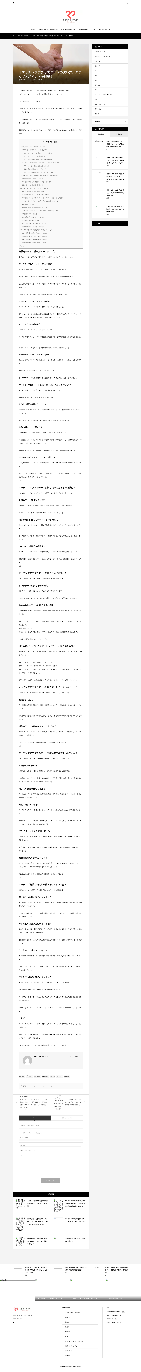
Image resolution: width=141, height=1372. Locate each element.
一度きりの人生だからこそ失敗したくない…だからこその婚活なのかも (115, 209)
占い (96, 70)
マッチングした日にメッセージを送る (38, 153)
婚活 (96, 75)
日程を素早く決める (29, 214)
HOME (33, 29)
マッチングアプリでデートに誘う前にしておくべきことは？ (40, 201)
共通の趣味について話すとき (35, 169)
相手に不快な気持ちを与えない (33, 217)
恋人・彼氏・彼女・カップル (103, 94)
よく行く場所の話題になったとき (36, 166)
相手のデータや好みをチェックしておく (36, 207)
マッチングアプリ (19, 46)
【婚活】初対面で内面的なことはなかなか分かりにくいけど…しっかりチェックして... (115, 160)
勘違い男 (97, 66)
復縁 (96, 90)
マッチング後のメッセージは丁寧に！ (35, 150)
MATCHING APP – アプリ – (115, 1315)
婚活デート (98, 80)
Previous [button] (10, 1271)
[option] (30, 1271)
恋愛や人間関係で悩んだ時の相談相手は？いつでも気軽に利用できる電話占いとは (115, 143)
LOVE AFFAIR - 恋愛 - (68, 29)
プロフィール (73, 1056)
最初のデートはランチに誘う (32, 178)
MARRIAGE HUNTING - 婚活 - (48, 29)
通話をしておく (28, 204)
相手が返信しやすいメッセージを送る (38, 159)
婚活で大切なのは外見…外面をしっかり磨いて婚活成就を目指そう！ (115, 192)
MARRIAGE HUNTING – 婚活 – (116, 1312)
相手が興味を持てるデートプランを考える (37, 182)
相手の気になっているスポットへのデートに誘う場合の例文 (42, 198)
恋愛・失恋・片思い (101, 104)
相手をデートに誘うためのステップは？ (33, 146)
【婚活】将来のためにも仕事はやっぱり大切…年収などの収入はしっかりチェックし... (115, 176)
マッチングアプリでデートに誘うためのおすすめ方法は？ (39, 175)
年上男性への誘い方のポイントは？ (34, 233)
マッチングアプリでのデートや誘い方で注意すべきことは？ (40, 211)
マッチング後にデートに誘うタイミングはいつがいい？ (41, 162)
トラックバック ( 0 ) (67, 1117)
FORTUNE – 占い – (113, 1319)
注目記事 (119, 134)
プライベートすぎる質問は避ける (34, 223)
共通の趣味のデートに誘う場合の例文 (35, 195)
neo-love (29, 1086)
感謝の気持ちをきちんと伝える (33, 226)
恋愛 (96, 99)
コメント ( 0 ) (35, 1117)
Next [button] (131, 1271)
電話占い (97, 114)
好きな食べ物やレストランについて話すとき (40, 172)
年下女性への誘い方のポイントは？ (34, 242)
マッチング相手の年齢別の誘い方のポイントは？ (36, 230)
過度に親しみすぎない (30, 220)
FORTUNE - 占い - (104, 29)
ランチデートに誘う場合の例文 (33, 191)
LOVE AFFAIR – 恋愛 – (114, 1322)
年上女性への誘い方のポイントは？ (34, 239)
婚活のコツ (98, 85)
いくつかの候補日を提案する (32, 185)
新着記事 (101, 134)
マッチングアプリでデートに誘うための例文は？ (36, 188)
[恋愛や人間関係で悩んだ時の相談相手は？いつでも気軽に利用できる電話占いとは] (17, 1280)
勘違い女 (97, 61)
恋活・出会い (99, 109)
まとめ (22, 246)
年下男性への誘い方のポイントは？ (34, 236)
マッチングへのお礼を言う (34, 156)
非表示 (57, 142)
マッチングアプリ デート (102, 56)
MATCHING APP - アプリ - (87, 29)
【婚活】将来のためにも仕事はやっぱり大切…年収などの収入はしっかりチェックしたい (36, 1270)
